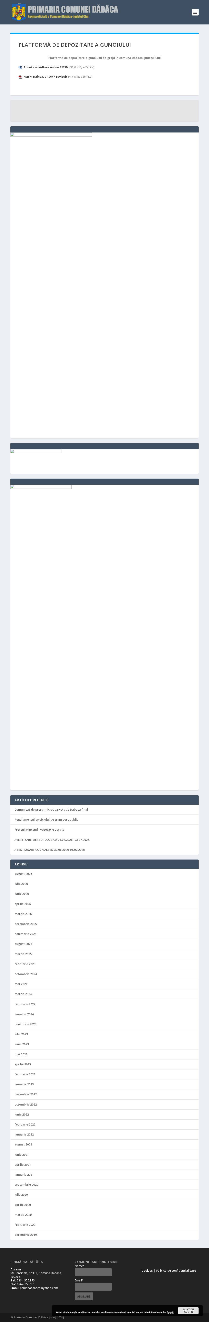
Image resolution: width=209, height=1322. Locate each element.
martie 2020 (23, 1215)
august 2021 (23, 1144)
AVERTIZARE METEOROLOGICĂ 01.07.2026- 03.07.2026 (51, 840)
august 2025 (23, 944)
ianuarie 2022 (24, 1134)
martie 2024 (23, 994)
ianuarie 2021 (24, 1174)
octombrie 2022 (25, 1104)
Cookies (147, 1270)
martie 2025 (23, 954)
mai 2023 (20, 1054)
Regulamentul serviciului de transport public (46, 819)
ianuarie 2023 (24, 1084)
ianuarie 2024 (24, 1014)
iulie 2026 (21, 884)
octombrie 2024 (25, 974)
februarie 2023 (24, 1074)
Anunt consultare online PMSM (46, 67)
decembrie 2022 (25, 1094)
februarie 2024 (24, 1004)
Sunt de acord (188, 1311)
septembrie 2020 (26, 1184)
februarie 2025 (24, 964)
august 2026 (23, 874)
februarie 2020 (24, 1225)
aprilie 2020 (22, 1205)
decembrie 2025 (25, 924)
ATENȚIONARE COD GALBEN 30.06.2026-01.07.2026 (49, 850)
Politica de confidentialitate (176, 1270)
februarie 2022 (24, 1124)
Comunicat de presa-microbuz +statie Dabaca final (51, 809)
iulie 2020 (21, 1194)
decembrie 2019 (25, 1235)
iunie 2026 (21, 894)
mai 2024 (20, 984)
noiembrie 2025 (25, 934)
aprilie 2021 (22, 1164)
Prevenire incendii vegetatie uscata (39, 829)
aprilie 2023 (22, 1064)
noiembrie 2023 (25, 1024)
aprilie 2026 (22, 904)
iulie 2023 (21, 1034)
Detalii (170, 1311)
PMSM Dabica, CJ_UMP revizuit (45, 76)
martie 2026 (23, 914)
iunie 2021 (21, 1154)
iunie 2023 (21, 1044)
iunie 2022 (21, 1114)
